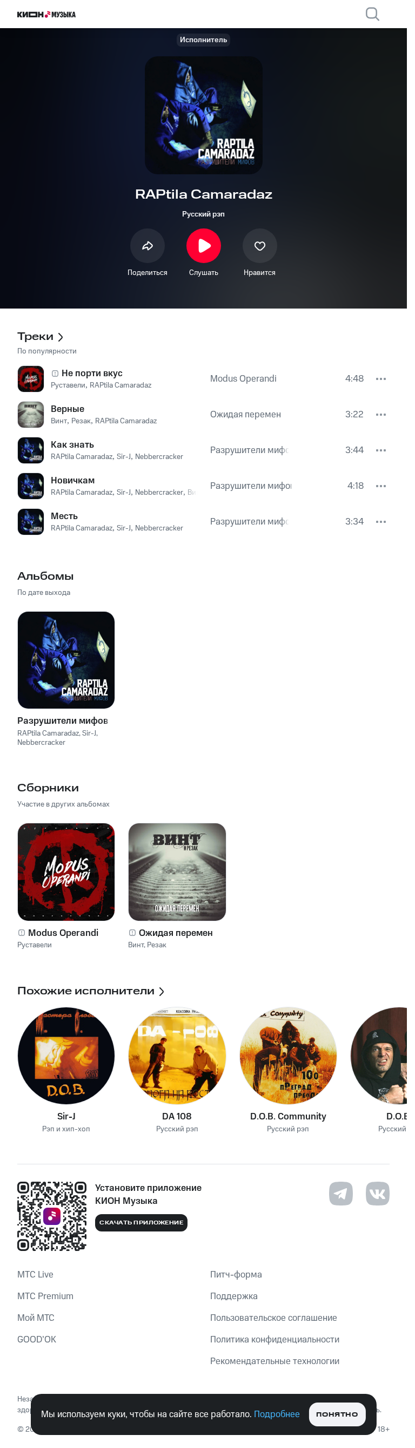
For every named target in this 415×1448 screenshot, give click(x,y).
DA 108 (177, 1116)
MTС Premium (45, 1296)
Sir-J (66, 1116)
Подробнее (277, 1414)
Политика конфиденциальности (274, 1339)
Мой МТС (36, 1318)
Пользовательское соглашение (273, 1318)
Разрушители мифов (62, 721)
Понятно (337, 1414)
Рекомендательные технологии (274, 1361)
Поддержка (234, 1296)
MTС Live (35, 1274)
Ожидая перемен (176, 933)
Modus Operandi (63, 933)
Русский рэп (203, 214)
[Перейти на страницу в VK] (378, 1193)
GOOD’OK (36, 1339)
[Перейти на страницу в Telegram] (341, 1193)
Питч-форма (236, 1274)
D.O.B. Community (288, 1116)
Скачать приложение (141, 1223)
